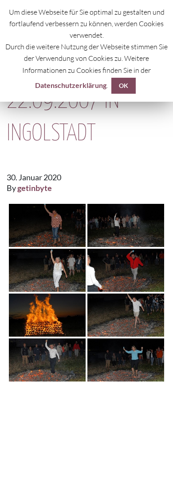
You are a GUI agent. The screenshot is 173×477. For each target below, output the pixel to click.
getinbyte (34, 188)
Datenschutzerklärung (70, 85)
